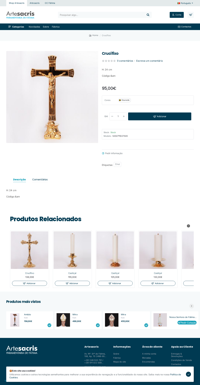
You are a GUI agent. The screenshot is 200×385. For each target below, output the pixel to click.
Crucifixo (29, 273)
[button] (159, 116)
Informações (122, 346)
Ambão (27, 314)
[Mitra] (63, 320)
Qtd (106, 116)
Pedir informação (113, 153)
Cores (108, 100)
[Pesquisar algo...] (148, 15)
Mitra (75, 314)
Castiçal (72, 273)
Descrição (19, 179)
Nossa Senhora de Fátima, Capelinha (183, 317)
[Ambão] (15, 320)
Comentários (40, 179)
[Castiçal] (72, 250)
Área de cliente (152, 346)
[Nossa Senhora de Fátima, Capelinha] (160, 320)
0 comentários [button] (125, 60)
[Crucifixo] (29, 250)
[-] (112, 116)
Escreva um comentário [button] (149, 60)
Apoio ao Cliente (182, 346)
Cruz (117, 164)
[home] (93, 35)
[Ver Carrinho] (191, 15)
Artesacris (91, 346)
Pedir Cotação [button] (188, 322)
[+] (124, 116)
